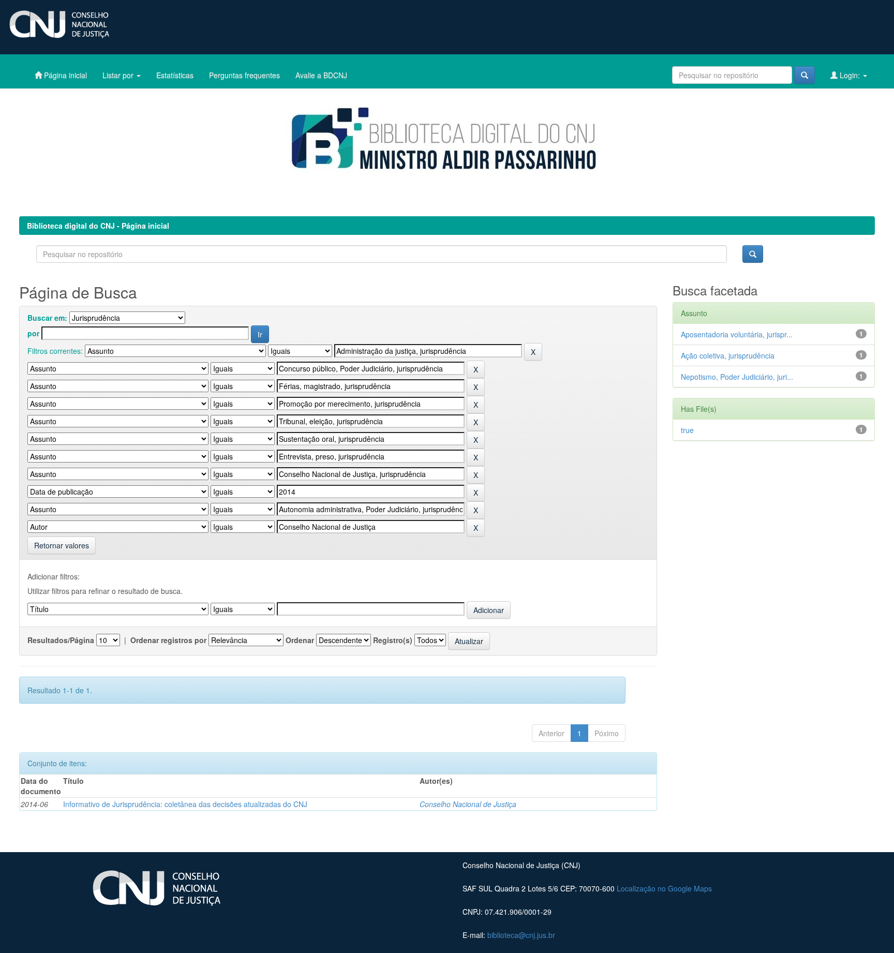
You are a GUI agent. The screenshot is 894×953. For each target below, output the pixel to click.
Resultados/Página (60, 640)
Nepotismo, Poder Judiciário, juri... (737, 376)
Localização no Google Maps (664, 888)
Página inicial (64, 75)
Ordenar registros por (168, 640)
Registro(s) (392, 640)
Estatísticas (174, 75)
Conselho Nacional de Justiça (468, 804)
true (687, 430)
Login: (850, 75)
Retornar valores (61, 545)
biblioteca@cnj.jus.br (521, 935)
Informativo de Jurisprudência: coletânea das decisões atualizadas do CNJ (185, 804)
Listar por (119, 75)
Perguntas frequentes (244, 75)
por (33, 333)
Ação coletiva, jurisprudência (727, 355)
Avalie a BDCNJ (321, 75)
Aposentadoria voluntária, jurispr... (737, 334)
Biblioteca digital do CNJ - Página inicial (98, 225)
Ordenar (300, 640)
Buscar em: (47, 317)
